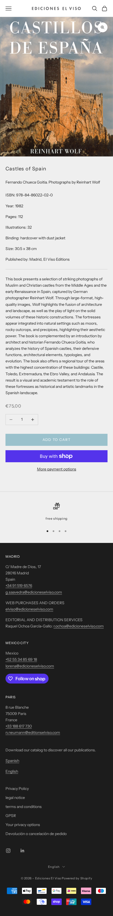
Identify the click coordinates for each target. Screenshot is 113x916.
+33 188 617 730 (18, 726)
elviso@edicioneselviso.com (29, 609)
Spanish (12, 760)
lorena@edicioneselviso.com (29, 666)
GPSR (10, 815)
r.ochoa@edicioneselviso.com (78, 626)
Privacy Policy (17, 788)
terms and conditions (23, 806)
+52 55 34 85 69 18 (21, 659)
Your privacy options (22, 824)
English (11, 771)
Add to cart (56, 439)
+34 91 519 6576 (18, 585)
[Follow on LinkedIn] (22, 850)
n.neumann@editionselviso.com (32, 732)
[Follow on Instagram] (8, 850)
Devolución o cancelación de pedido (36, 833)
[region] (56, 512)
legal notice (15, 797)
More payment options (56, 469)
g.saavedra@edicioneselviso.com (33, 592)
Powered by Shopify (77, 878)
